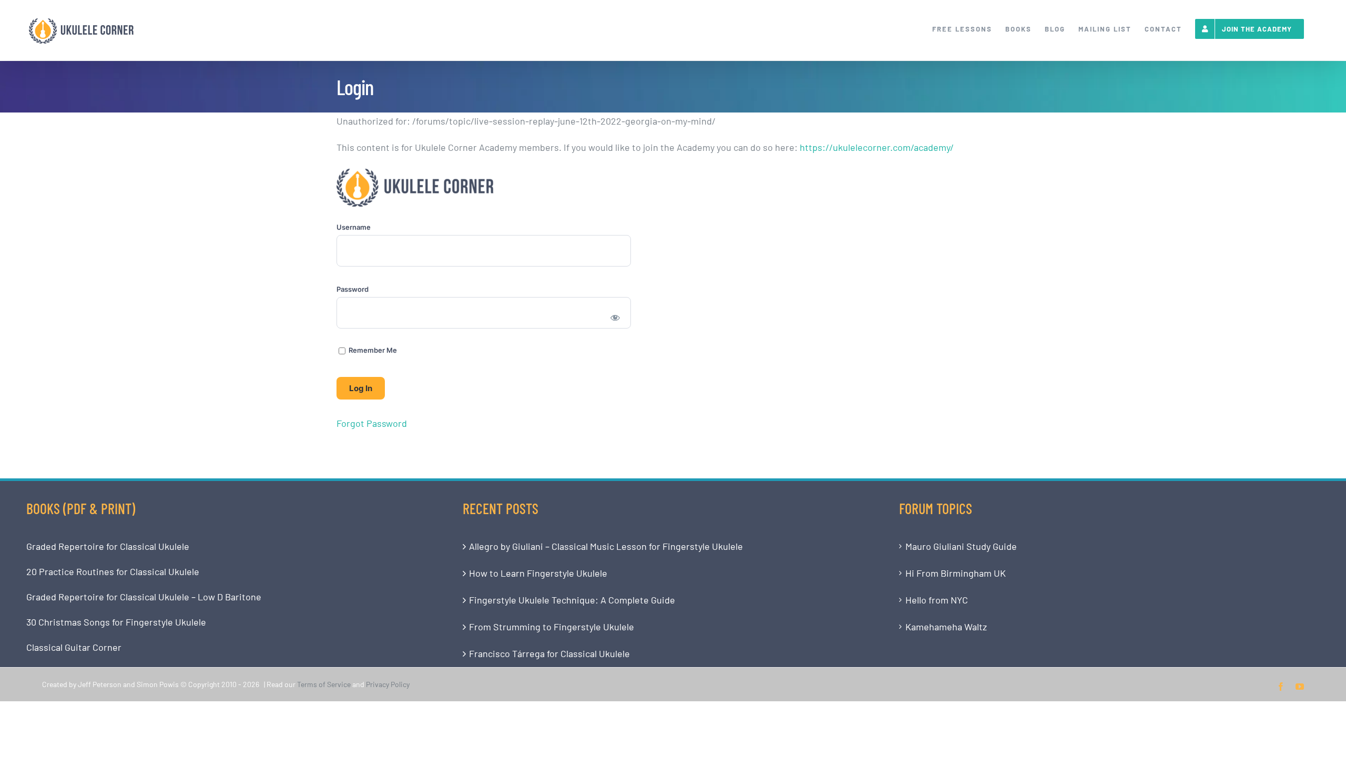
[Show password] (615, 317)
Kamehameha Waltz (946, 626)
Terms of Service (324, 684)
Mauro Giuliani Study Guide (961, 546)
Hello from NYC (936, 600)
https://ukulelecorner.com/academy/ (877, 147)
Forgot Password (371, 423)
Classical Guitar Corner (73, 647)
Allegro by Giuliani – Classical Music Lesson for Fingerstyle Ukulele (606, 546)
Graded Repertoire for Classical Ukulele (107, 546)
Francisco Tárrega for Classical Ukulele (549, 653)
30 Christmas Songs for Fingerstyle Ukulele (116, 622)
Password (352, 289)
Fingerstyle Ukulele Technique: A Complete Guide (572, 600)
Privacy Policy (388, 684)
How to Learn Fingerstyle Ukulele (538, 573)
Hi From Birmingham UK (955, 573)
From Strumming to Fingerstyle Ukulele (551, 626)
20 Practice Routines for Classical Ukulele (112, 571)
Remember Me (372, 350)
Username (353, 227)
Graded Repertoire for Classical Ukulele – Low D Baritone (143, 596)
